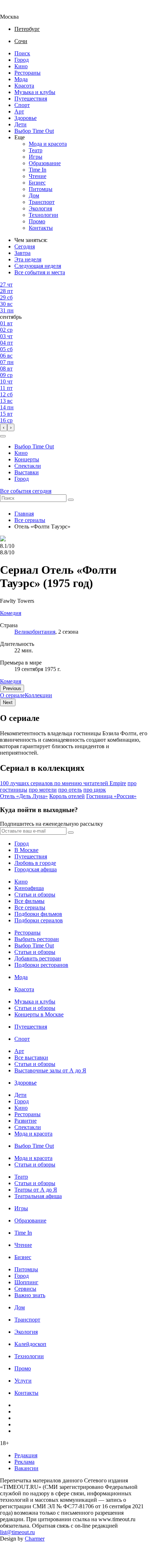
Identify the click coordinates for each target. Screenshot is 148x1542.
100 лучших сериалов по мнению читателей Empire (63, 783)
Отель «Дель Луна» (24, 796)
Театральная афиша (38, 1196)
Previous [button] (12, 688)
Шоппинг (26, 1282)
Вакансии (26, 1468)
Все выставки (31, 1057)
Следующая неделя (37, 266)
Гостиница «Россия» (111, 796)
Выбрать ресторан (36, 939)
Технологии (43, 215)
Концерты (26, 459)
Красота (24, 86)
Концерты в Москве (39, 1014)
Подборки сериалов (38, 920)
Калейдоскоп (30, 1344)
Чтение (37, 176)
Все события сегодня (25, 491)
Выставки (26, 472)
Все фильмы (29, 901)
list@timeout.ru (17, 1532)
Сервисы (25, 1289)
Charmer (35, 1539)
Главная (24, 514)
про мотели (43, 790)
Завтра (22, 253)
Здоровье (25, 118)
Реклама (24, 1462)
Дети (20, 124)
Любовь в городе (35, 863)
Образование (45, 163)
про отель (70, 790)
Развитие (25, 1121)
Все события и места (39, 272)
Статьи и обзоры (34, 894)
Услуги (23, 1381)
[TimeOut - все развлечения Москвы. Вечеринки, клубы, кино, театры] (16, 10)
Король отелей (67, 796)
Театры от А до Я (35, 1190)
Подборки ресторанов (41, 965)
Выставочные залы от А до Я (50, 1070)
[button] (3, 436)
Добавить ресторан (37, 958)
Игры (35, 157)
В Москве (26, 850)
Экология (40, 208)
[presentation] (3, 427)
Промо (37, 221)
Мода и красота (48, 144)
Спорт (22, 105)
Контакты (41, 228)
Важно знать (29, 1295)
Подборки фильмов (38, 914)
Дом (34, 195)
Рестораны (27, 73)
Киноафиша (29, 888)
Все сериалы (29, 520)
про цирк (94, 790)
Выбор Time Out (34, 131)
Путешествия (30, 98)
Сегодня (24, 246)
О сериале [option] (12, 695)
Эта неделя (27, 259)
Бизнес (37, 183)
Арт (19, 111)
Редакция (25, 1455)
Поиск (22, 53)
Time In (37, 170)
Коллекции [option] (38, 695)
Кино (21, 66)
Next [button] (8, 702)
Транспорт (42, 202)
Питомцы (40, 189)
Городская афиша (35, 869)
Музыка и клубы (34, 92)
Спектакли (27, 466)
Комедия (10, 681)
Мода (21, 79)
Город (21, 60)
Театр (35, 150)
